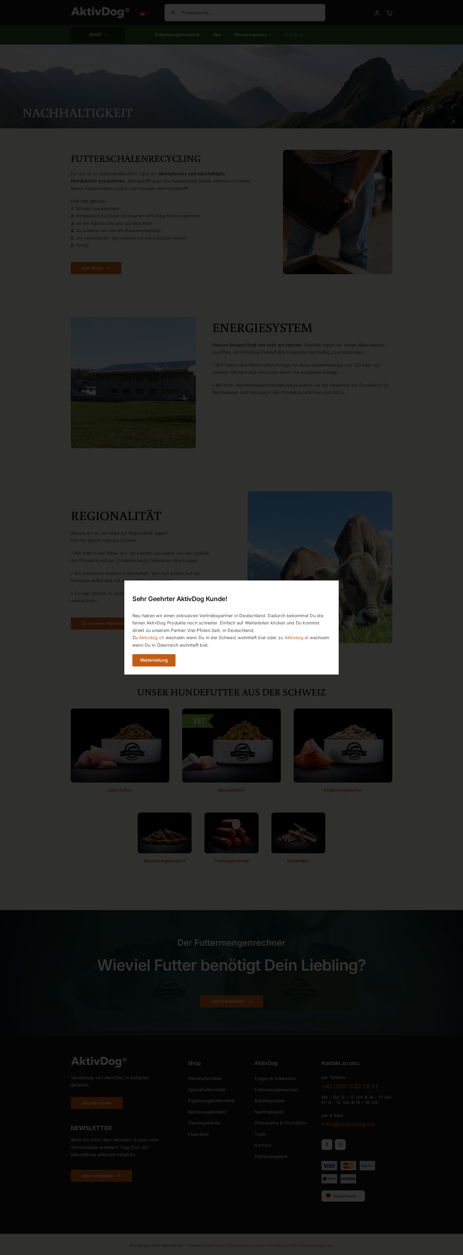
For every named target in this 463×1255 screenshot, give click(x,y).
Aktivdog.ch (151, 637)
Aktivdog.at (297, 637)
